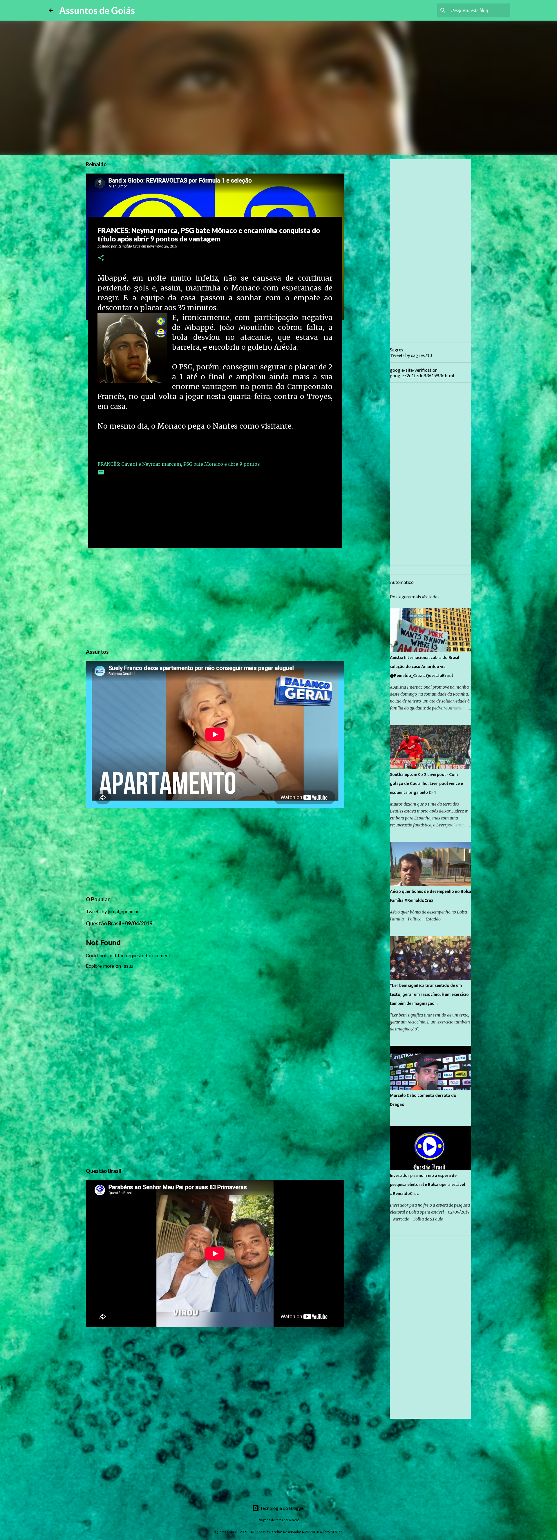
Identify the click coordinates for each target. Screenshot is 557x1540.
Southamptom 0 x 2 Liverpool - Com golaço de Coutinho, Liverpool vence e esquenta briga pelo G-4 (426, 783)
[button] (100, 258)
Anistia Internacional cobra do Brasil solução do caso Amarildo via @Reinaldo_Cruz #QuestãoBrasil (424, 666)
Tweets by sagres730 (411, 355)
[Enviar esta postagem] (100, 474)
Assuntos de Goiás (97, 10)
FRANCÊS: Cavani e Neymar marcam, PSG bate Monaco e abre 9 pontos (178, 464)
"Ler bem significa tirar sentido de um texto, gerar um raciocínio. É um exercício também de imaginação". (429, 994)
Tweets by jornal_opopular (112, 911)
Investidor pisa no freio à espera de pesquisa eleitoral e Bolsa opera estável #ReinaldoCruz (427, 1184)
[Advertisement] (215, 597)
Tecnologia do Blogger (282, 1508)
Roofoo (294, 1520)
